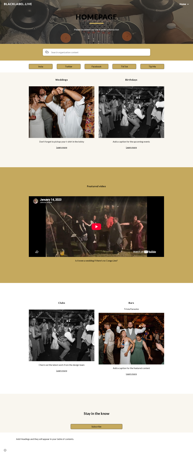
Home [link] (183, 4)
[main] (96, 18)
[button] (5, 450)
